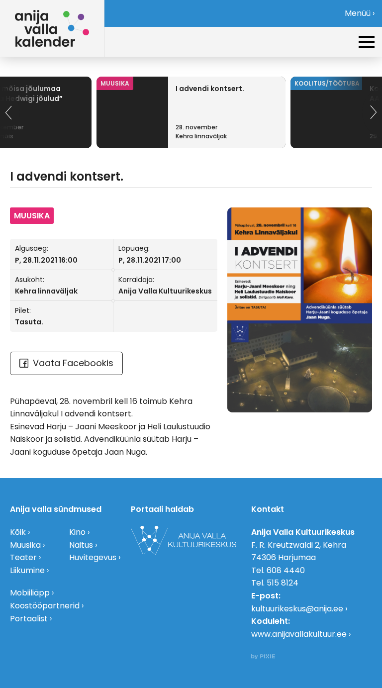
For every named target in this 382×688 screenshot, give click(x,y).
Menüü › (360, 13)
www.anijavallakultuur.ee (299, 634)
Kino (77, 532)
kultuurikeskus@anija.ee (297, 608)
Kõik (18, 532)
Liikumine (27, 570)
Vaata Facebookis (73, 363)
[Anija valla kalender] (52, 28)
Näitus (81, 545)
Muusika (25, 545)
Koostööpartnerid (45, 605)
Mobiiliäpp (30, 592)
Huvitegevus (92, 557)
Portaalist (29, 618)
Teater (23, 557)
